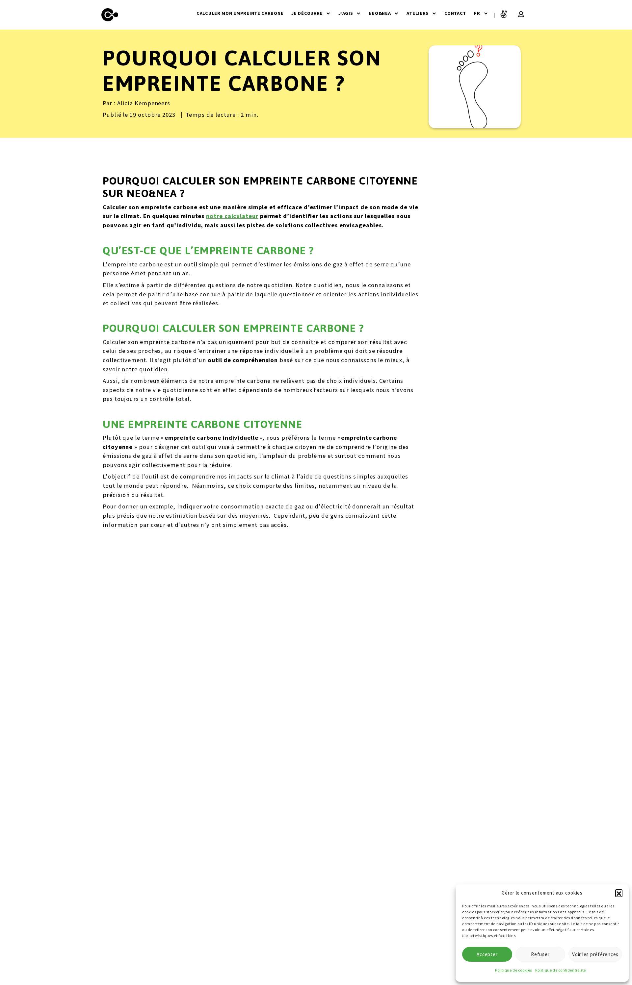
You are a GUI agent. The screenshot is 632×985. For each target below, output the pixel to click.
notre (214, 216)
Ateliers (418, 13)
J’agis (345, 13)
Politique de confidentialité (560, 970)
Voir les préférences (595, 954)
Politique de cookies (513, 970)
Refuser (540, 954)
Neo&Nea (380, 13)
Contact (455, 13)
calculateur (240, 216)
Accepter (487, 954)
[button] (619, 893)
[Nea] (109, 14)
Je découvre (307, 13)
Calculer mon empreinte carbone (240, 13)
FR (477, 13)
